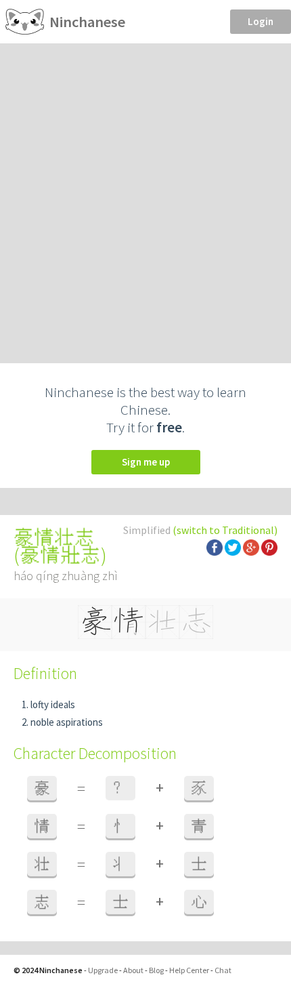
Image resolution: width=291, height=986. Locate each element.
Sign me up (146, 461)
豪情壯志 (60, 555)
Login (260, 21)
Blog (156, 970)
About (133, 970)
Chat (223, 970)
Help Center (189, 970)
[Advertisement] (145, 196)
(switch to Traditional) (225, 530)
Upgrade (103, 970)
